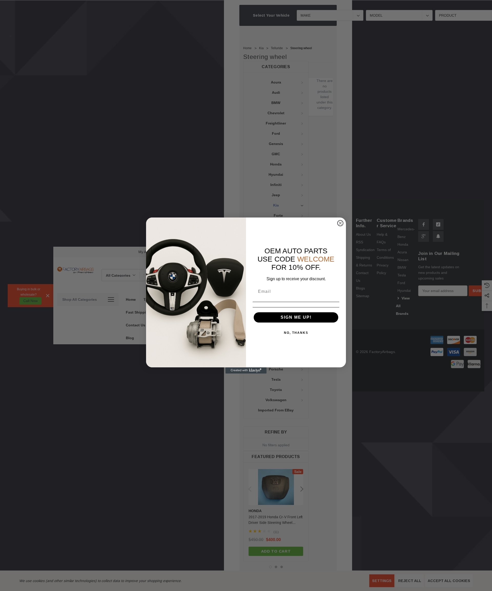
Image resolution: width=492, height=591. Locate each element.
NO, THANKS (296, 333)
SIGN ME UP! (296, 317)
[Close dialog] (340, 223)
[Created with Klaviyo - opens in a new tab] (245, 370)
